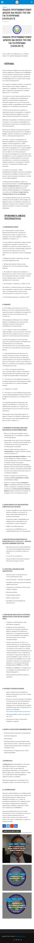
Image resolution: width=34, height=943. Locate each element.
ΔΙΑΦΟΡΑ (16, 844)
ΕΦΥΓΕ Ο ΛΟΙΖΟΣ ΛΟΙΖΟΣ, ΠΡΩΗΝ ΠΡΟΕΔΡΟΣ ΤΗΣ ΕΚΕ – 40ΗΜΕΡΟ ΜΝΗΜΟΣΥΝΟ (17, 848)
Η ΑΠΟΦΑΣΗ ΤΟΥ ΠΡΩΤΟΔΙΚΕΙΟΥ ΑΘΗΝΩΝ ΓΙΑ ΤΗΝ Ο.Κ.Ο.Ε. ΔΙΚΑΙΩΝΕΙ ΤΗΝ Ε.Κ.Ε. (17, 906)
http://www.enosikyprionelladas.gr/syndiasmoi (18, 711)
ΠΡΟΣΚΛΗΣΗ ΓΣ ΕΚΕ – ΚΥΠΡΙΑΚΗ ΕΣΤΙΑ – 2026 (17, 877)
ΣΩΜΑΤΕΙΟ (4, 7)
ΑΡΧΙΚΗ (10, 844)
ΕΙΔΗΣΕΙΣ (20, 899)
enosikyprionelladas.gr (20, 936)
